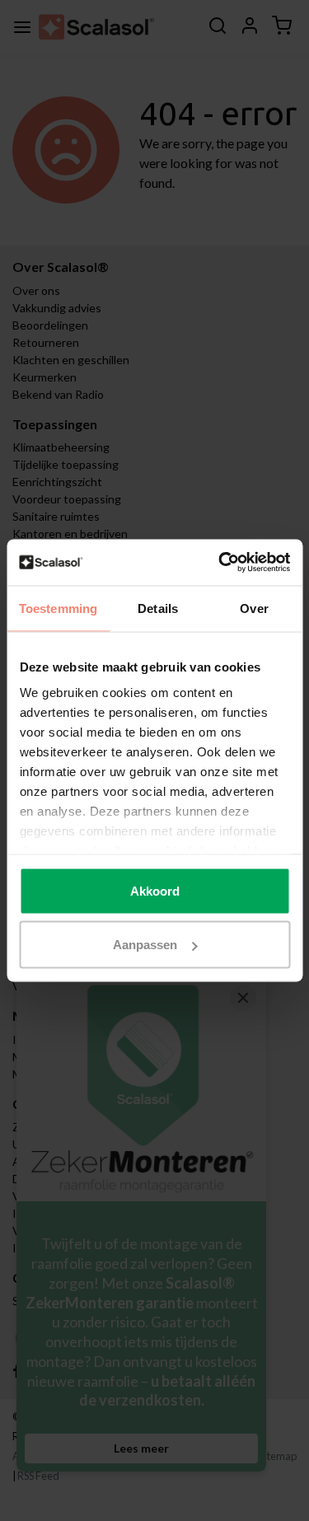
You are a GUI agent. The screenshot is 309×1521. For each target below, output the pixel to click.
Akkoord (155, 890)
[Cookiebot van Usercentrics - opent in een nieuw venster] (220, 562)
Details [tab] (158, 608)
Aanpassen (145, 945)
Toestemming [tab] (58, 608)
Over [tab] (254, 608)
